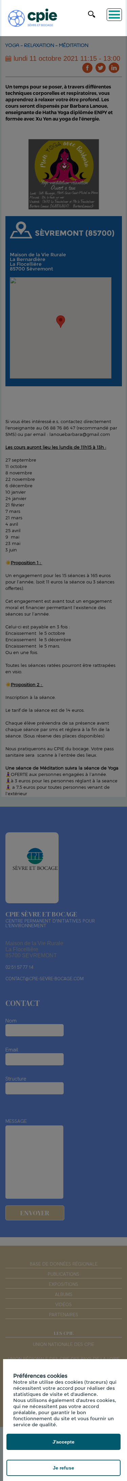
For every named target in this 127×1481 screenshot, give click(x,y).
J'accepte (63, 1442)
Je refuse (63, 1468)
